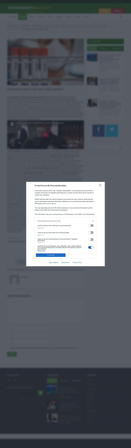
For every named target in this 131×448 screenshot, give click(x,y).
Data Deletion (54, 262)
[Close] (101, 186)
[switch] (91, 225)
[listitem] (65, 221)
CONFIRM (51, 255)
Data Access (65, 262)
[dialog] (65, 224)
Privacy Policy (77, 262)
